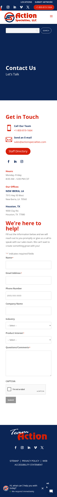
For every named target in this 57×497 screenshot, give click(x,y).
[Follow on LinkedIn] (14, 7)
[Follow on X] (28, 7)
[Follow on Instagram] (8, 7)
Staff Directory (18, 151)
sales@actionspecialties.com (30, 141)
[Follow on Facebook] (8, 161)
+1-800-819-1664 (23, 130)
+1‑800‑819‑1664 (44, 7)
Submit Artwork (44, 2)
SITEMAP (14, 460)
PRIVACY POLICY (30, 460)
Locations (26, 2)
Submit (11, 400)
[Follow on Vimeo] (21, 7)
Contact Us (21, 68)
